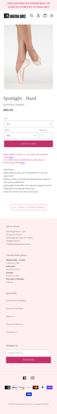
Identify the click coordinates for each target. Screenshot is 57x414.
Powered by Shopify (41, 404)
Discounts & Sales (14, 308)
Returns (10, 316)
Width (7, 130)
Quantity (43, 130)
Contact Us (11, 332)
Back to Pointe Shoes (31, 207)
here (11, 157)
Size (6, 118)
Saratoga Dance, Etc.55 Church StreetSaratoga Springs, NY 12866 (19, 234)
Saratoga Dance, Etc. (23, 404)
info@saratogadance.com (18, 244)
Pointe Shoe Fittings (16, 300)
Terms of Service (14, 324)
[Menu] (51, 15)
